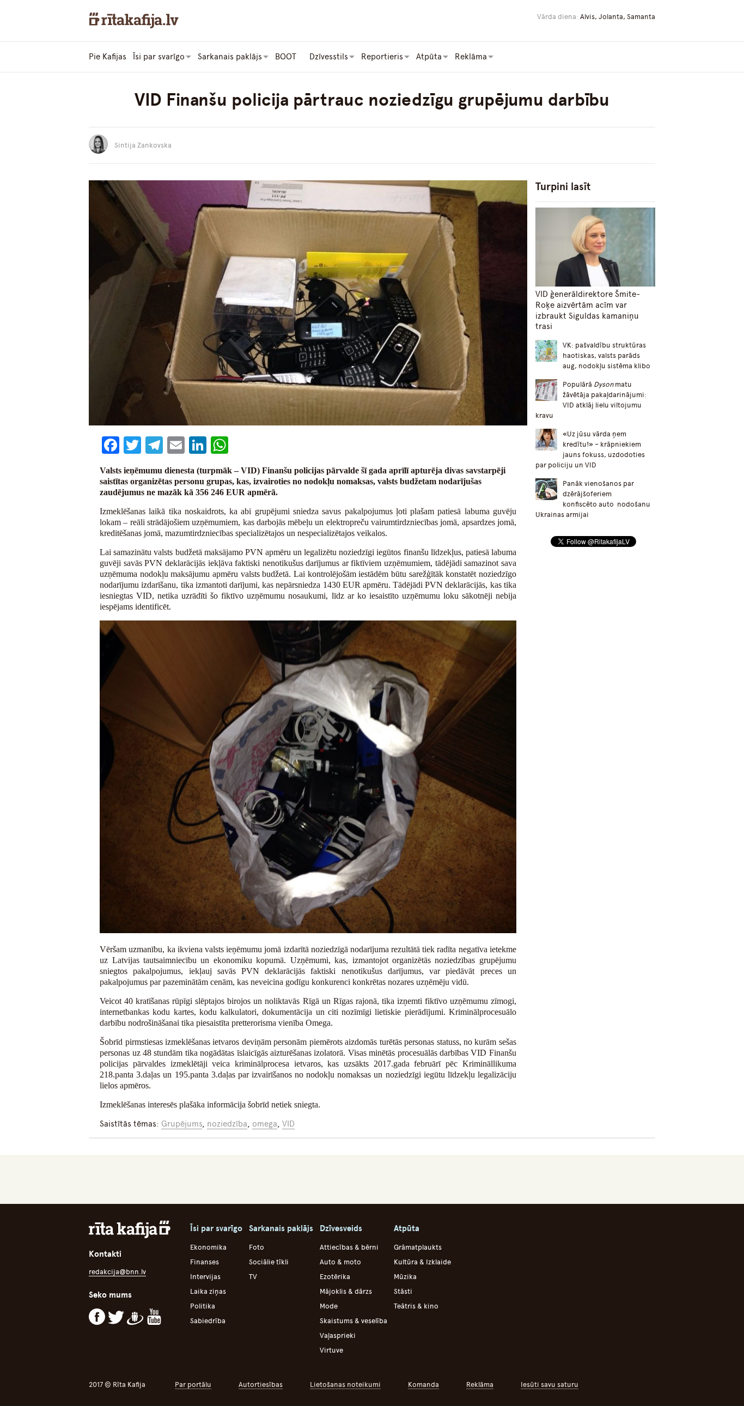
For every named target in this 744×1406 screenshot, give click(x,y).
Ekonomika (208, 1247)
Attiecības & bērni (349, 1247)
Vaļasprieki (338, 1335)
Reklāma (479, 1384)
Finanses (204, 1262)
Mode (329, 1306)
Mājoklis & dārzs (346, 1291)
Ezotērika (335, 1277)
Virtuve (331, 1350)
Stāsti (403, 1291)
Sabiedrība (207, 1321)
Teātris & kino (416, 1306)
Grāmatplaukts (418, 1247)
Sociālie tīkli (269, 1262)
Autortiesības (261, 1384)
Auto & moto (340, 1262)
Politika (202, 1306)
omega (264, 1124)
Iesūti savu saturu (549, 1384)
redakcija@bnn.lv (117, 1272)
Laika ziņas (208, 1291)
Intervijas (205, 1277)
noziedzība (227, 1124)
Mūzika (405, 1277)
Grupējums (181, 1124)
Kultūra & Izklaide (422, 1262)
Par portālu (193, 1384)
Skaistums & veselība (353, 1321)
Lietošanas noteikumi (345, 1384)
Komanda (423, 1384)
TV (253, 1277)
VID (288, 1124)
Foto (256, 1247)
